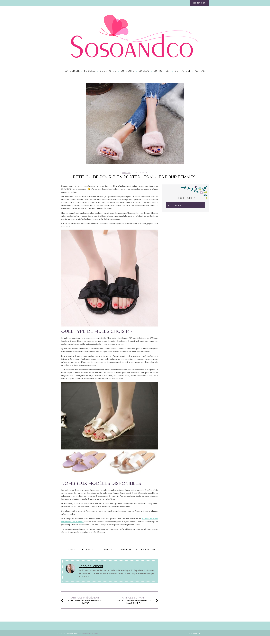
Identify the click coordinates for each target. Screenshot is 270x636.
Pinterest (127, 549)
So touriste (72, 71)
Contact (200, 71)
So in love (127, 71)
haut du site (193, 634)
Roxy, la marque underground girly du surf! (85, 600)
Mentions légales (90, 633)
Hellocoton (148, 549)
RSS (79, 633)
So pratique (183, 71)
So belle (89, 71)
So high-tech (162, 71)
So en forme (108, 71)
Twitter (107, 549)
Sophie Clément (91, 566)
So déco (144, 71)
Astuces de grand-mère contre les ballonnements (133, 600)
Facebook (88, 549)
